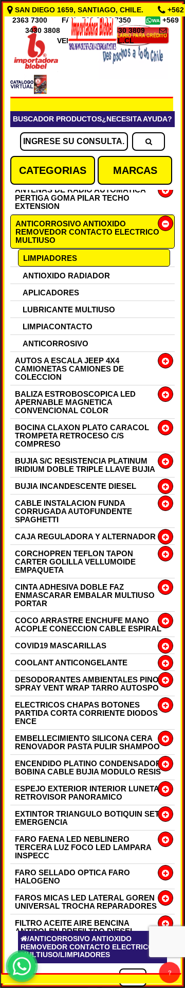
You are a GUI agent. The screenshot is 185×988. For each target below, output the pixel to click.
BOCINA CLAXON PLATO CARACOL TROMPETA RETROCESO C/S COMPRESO (82, 435)
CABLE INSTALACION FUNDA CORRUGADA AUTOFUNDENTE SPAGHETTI (73, 511)
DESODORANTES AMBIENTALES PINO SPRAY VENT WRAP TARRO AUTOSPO (87, 683)
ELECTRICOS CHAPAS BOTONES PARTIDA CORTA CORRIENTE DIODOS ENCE (86, 713)
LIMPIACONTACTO (57, 326)
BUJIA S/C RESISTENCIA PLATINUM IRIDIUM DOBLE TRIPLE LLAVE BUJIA (85, 464)
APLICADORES (51, 292)
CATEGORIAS (52, 170)
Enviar (40, 835)
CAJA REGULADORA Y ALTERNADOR (85, 536)
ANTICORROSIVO (55, 343)
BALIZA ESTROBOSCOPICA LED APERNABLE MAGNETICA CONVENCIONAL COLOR (75, 402)
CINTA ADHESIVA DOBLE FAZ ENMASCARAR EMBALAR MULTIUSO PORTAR (85, 595)
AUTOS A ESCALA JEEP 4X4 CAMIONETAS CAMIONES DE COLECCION (69, 368)
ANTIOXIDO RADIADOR (66, 275)
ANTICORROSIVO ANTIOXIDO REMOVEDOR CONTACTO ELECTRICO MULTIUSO (87, 231)
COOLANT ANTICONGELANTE (71, 662)
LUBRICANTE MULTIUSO (69, 309)
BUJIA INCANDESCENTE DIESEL (75, 486)
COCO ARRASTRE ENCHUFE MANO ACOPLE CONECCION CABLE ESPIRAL (88, 624)
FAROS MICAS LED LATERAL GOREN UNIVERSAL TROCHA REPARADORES (86, 901)
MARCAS (135, 170)
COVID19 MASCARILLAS (60, 645)
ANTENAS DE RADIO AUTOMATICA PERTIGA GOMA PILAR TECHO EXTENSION (80, 197)
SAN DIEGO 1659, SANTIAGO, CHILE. (79, 10)
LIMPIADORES (50, 258)
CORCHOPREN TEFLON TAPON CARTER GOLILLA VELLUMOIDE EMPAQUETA (75, 561)
